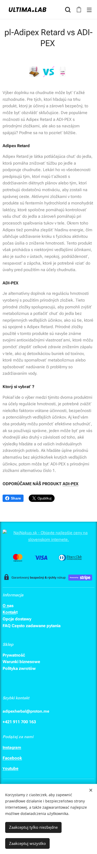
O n (6, 605)
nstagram (12, 747)
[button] (68, 9)
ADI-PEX (70, 483)
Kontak (9, 612)
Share (16, 498)
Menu (89, 9)
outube (11, 768)
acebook (13, 758)
